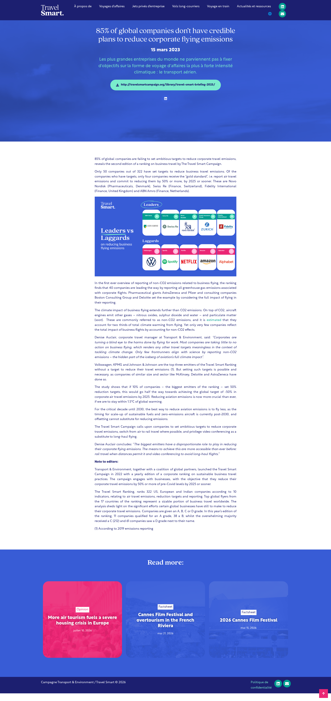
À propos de (83, 6)
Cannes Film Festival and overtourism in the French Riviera (165, 621)
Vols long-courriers (185, 6)
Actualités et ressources (254, 6)
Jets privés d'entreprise (148, 6)
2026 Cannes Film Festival (248, 620)
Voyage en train (218, 6)
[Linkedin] (282, 6)
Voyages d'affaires (112, 6)
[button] (165, 98)
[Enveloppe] (282, 13)
